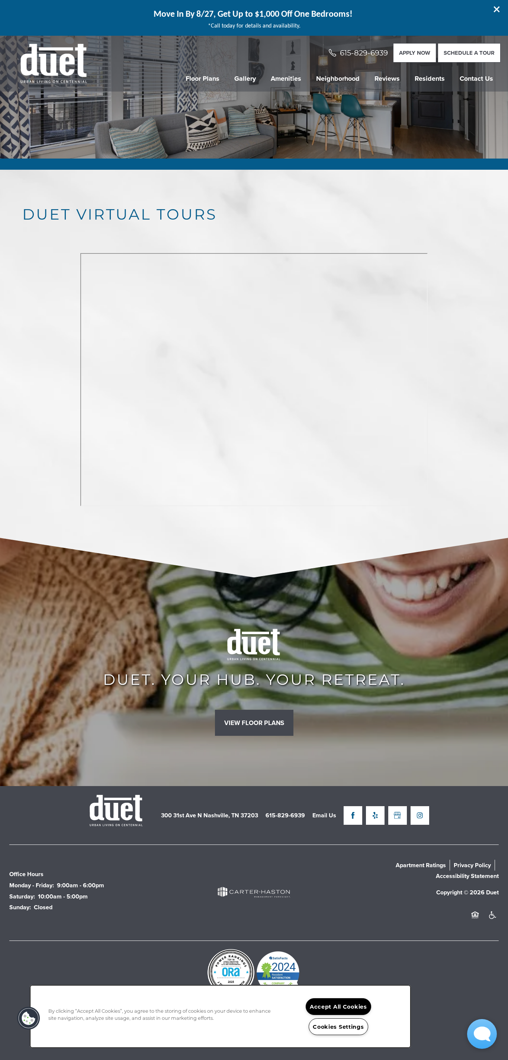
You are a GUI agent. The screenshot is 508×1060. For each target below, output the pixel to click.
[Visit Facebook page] (353, 815)
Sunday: (20, 907)
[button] (497, 9)
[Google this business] (397, 815)
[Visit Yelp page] (375, 815)
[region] (220, 1016)
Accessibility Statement (467, 876)
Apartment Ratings (421, 865)
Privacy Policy (472, 865)
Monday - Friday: (31, 885)
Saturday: (22, 896)
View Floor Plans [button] (254, 722)
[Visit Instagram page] (420, 815)
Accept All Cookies (338, 1006)
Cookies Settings (338, 1026)
